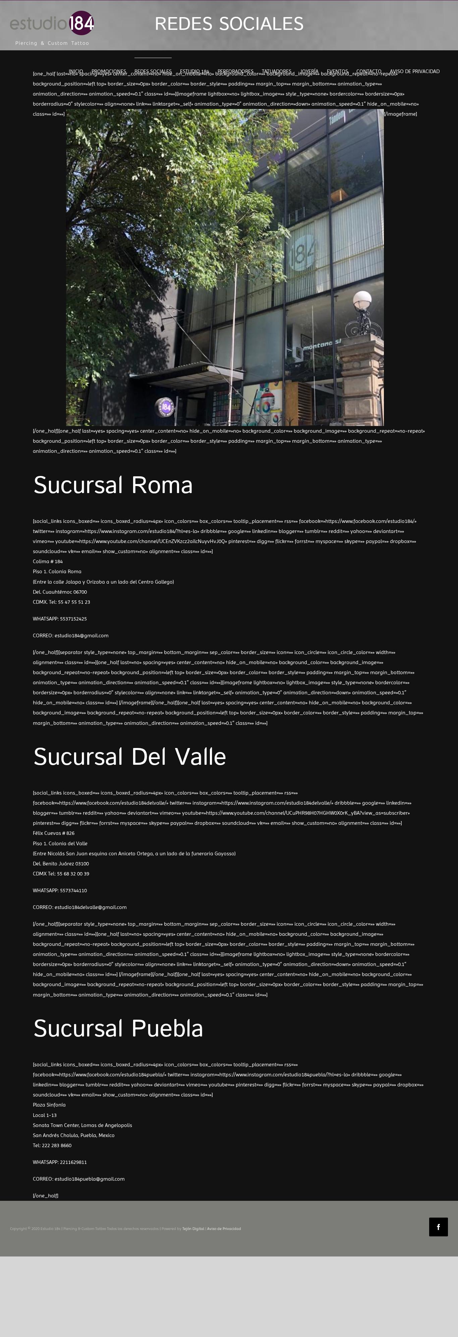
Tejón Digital (193, 1228)
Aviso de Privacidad (224, 1228)
